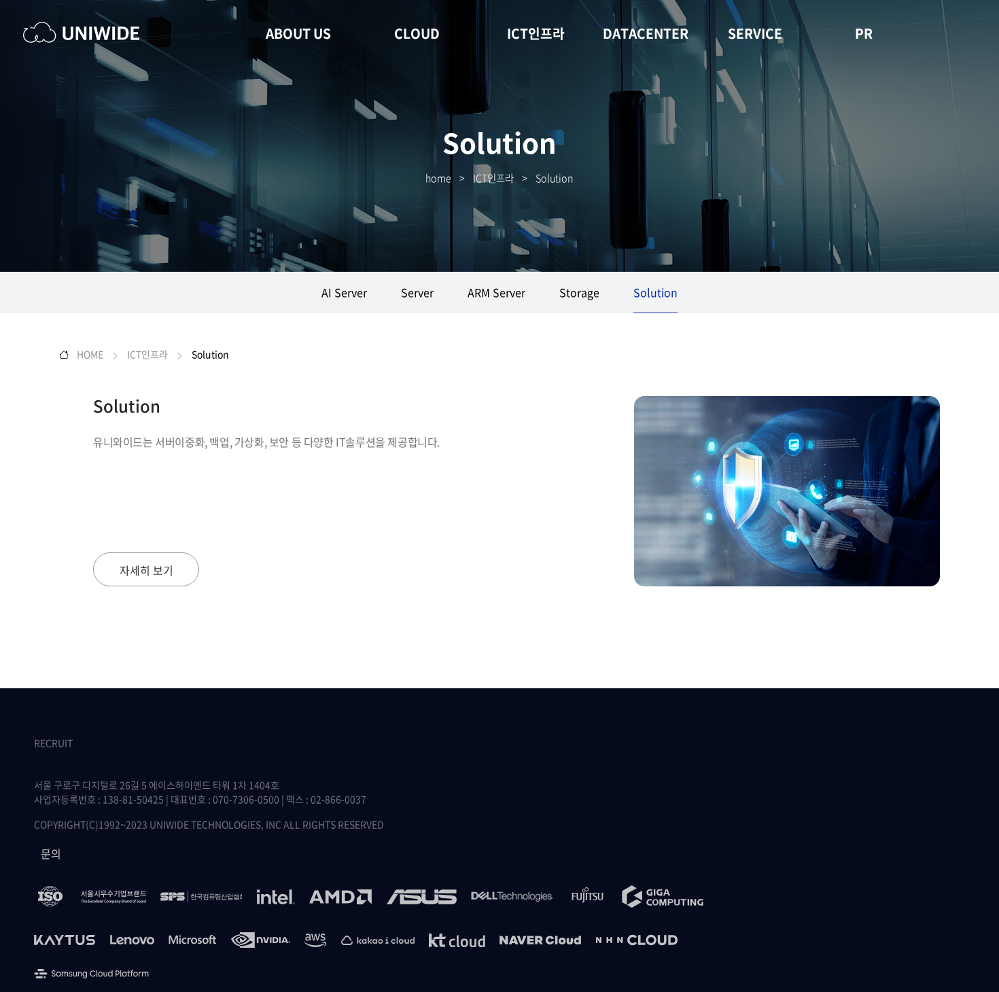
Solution (555, 178)
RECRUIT (53, 742)
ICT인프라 (536, 33)
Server (417, 292)
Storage (579, 292)
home (438, 178)
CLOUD (417, 33)
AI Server (344, 292)
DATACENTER (645, 33)
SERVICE (755, 33)
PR (864, 33)
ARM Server (496, 292)
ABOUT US (298, 33)
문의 (51, 853)
